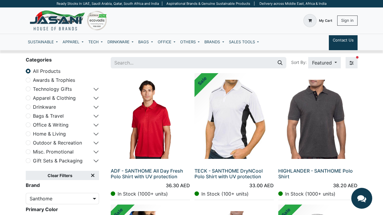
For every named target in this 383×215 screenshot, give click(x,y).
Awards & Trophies (54, 80)
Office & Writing (51, 125)
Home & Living (49, 134)
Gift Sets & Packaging (58, 161)
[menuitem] (42, 42)
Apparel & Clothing (54, 98)
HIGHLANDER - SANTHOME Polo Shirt (315, 173)
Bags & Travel (48, 116)
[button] (324, 62)
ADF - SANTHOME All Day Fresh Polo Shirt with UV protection (147, 173)
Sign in (347, 20)
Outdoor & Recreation (57, 143)
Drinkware (44, 107)
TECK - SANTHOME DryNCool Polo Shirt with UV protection (228, 173)
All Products (46, 71)
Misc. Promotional (53, 152)
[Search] (280, 62)
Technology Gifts (52, 89)
